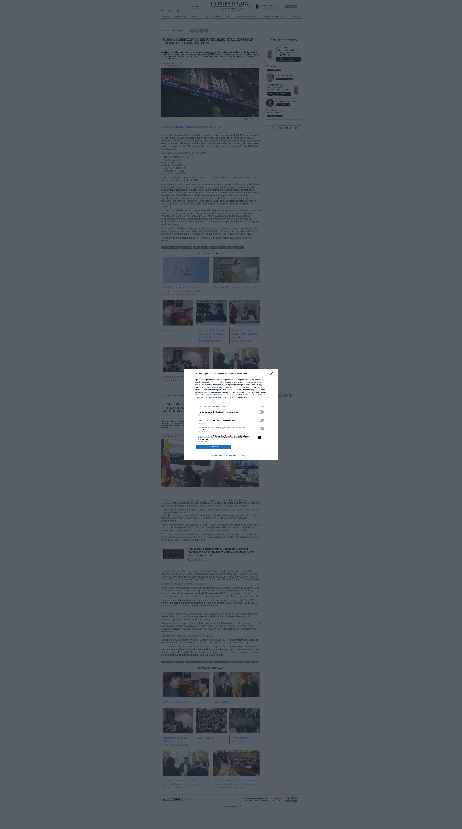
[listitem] (231, 406)
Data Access (231, 455)
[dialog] (231, 414)
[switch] (261, 412)
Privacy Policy (244, 455)
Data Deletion (217, 455)
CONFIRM (213, 447)
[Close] (272, 374)
